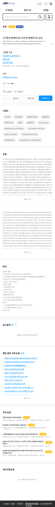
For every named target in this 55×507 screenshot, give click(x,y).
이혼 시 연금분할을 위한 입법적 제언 (16, 376)
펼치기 (51, 44)
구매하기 (44, 98)
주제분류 (9, 10)
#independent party (29, 134)
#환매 (20, 122)
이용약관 (20, 503)
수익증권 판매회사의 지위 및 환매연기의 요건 (18, 391)
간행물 (46, 10)
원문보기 (16, 98)
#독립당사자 (9, 122)
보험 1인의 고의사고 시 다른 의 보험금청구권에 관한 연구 (23, 442)
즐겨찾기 (5, 99)
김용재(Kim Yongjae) (10, 77)
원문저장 (31, 98)
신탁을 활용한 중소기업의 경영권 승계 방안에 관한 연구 (20, 434)
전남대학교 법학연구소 (11, 55)
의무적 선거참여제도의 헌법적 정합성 (16, 395)
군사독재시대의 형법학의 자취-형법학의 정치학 (19, 362)
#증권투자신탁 (32, 117)
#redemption (10, 140)
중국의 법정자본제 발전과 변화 (14, 369)
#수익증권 (18, 117)
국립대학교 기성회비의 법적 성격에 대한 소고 (18, 387)
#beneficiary (43, 122)
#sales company (11, 134)
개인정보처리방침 (32, 503)
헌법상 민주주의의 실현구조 (13, 380)
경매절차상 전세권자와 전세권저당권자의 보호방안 (20, 358)
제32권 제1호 (8, 62)
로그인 (39, 4)
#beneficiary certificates (14, 128)
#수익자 (7, 117)
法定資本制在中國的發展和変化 (15, 365)
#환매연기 (30, 122)
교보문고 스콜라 (9, 503)
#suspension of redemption (30, 140)
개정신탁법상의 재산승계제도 (12, 417)
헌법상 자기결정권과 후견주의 (14, 373)
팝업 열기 (15, 324)
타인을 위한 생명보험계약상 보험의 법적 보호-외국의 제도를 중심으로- (23, 451)
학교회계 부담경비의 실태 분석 (15, 425)
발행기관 (27, 10)
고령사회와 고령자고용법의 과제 (14, 384)
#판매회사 (45, 117)
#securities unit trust (36, 128)
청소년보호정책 (46, 503)
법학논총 (6, 59)
